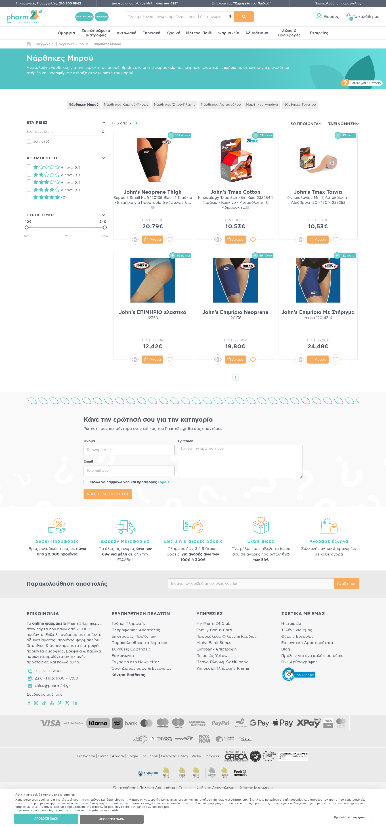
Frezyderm (86, 756)
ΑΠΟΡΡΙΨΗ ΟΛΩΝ (111, 819)
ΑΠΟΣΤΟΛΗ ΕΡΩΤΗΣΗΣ (107, 494)
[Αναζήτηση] (244, 16)
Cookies (185, 788)
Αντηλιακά (127, 33)
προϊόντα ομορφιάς (45, 651)
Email (88, 461)
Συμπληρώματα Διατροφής (96, 33)
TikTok (44, 703)
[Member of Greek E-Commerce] (236, 756)
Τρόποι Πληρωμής (128, 623)
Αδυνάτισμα (257, 33)
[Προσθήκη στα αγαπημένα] (170, 239)
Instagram (36, 703)
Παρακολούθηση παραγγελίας (338, 3)
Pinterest (60, 703)
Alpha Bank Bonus (213, 643)
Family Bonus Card (214, 630)
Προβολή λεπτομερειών (350, 817)
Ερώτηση (185, 441)
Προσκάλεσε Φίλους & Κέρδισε (226, 636)
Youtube (52, 703)
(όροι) (163, 482)
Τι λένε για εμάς (296, 630)
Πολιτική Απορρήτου (157, 788)
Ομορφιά (66, 33)
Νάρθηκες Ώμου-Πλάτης (174, 104)
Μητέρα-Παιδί (199, 33)
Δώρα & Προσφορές (289, 33)
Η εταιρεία (291, 623)
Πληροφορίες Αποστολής (135, 630)
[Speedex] (184, 738)
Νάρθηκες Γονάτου (299, 104)
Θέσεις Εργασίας (297, 636)
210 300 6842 (48, 671)
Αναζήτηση (347, 583)
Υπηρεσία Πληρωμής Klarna (222, 668)
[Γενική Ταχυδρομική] (161, 738)
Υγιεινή (173, 33)
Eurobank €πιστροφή (216, 649)
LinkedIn (75, 703)
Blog (285, 649)
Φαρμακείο (228, 33)
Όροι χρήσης (124, 788)
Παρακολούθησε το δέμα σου (140, 643)
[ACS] (245, 738)
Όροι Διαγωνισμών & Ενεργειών (141, 668)
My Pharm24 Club (213, 623)
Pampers (211, 756)
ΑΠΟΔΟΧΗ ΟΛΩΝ (46, 818)
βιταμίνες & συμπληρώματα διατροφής (64, 646)
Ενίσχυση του (241, 3)
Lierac (103, 756)
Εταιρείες (319, 33)
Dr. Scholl (150, 756)
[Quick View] (135, 239)
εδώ (115, 810)
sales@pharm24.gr (52, 686)
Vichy (196, 756)
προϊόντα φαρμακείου (78, 640)
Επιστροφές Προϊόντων (133, 636)
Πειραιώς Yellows (212, 656)
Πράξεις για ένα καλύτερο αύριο (312, 656)
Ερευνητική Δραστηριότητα (307, 643)
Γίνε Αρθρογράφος (299, 662)
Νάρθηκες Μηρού (84, 104)
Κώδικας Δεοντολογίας (216, 788)
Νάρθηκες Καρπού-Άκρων (126, 104)
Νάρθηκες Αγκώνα (262, 104)
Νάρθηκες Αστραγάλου (221, 104)
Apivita (118, 756)
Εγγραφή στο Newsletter (135, 662)
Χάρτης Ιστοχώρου (256, 788)
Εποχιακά (152, 33)
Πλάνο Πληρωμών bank (222, 662)
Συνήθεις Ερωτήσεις (131, 649)
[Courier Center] (225, 738)
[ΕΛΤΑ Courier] (140, 738)
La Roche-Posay (174, 756)
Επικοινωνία (122, 656)
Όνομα (89, 441)
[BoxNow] (204, 738)
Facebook (29, 703)
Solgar (132, 756)
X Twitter (67, 703)
